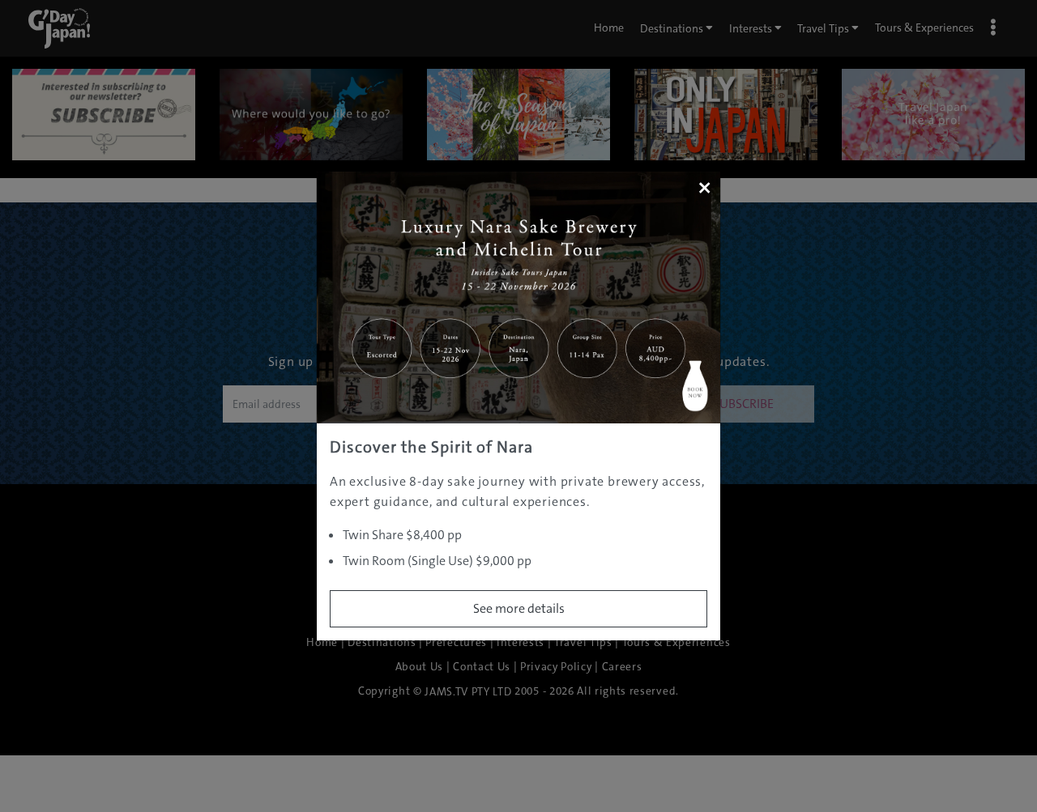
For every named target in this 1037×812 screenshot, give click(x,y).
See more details (519, 608)
